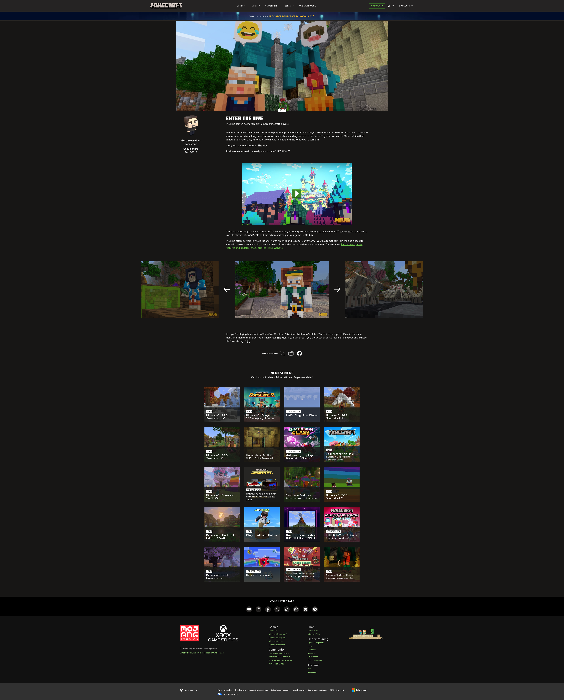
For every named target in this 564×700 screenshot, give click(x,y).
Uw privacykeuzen (230, 694)
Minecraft (273, 630)
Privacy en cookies (225, 690)
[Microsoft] (359, 690)
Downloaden (313, 657)
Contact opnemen (315, 660)
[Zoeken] (391, 6)
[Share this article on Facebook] (299, 353)
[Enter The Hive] (297, 194)
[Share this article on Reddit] (291, 353)
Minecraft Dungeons (277, 637)
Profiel (310, 669)
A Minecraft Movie (276, 664)
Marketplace (313, 630)
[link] (249, 609)
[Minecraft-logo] (166, 6)
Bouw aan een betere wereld (280, 660)
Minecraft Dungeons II (278, 634)
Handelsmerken (298, 690)
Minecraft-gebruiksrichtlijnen (191, 653)
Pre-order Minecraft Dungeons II (290, 16)
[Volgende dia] (337, 289)
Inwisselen (312, 672)
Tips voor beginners (316, 642)
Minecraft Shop (314, 634)
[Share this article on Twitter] (282, 353)
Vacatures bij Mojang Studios (280, 657)
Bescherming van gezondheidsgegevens (251, 690)
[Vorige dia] (227, 289)
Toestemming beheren (215, 653)
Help (310, 646)
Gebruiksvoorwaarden (280, 690)
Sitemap (311, 653)
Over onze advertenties (317, 690)
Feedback (311, 649)
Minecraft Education (277, 644)
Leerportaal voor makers (279, 653)
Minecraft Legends (276, 641)
